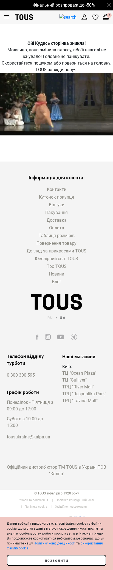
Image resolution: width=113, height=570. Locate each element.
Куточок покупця (56, 197)
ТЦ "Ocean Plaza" (79, 373)
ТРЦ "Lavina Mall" (80, 401)
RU (50, 318)
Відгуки (56, 204)
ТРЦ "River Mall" (78, 387)
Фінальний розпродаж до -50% (61, 5)
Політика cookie (36, 506)
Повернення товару (56, 243)
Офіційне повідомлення (71, 506)
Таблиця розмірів (57, 235)
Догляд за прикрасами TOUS (56, 251)
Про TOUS (56, 266)
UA (63, 318)
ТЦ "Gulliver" (74, 380)
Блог (56, 281)
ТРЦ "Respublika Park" (84, 394)
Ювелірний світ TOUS (56, 258)
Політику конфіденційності (54, 543)
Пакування (56, 212)
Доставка (57, 220)
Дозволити (57, 561)
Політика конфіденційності (75, 500)
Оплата (56, 227)
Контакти (56, 189)
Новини (56, 274)
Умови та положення (33, 500)
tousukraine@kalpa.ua (28, 437)
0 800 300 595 (21, 375)
